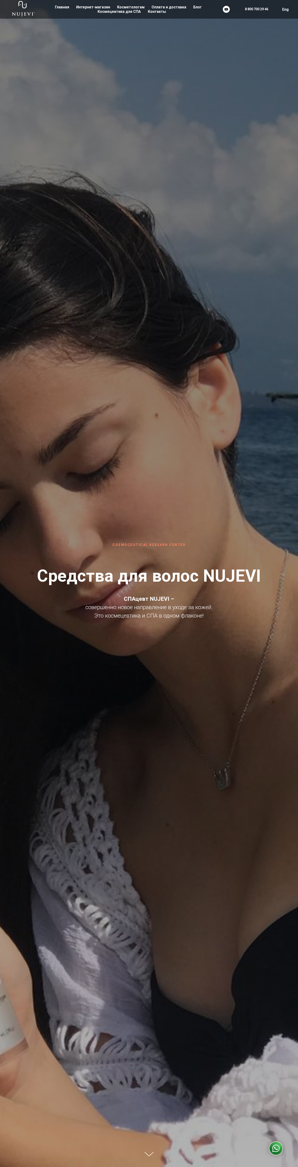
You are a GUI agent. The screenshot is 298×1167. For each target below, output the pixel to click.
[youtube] (226, 9)
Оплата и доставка (169, 7)
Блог (197, 7)
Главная (62, 7)
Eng (285, 9)
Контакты (157, 11)
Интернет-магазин (93, 7)
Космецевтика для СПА (119, 11)
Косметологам (131, 7)
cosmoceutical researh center (149, 545)
